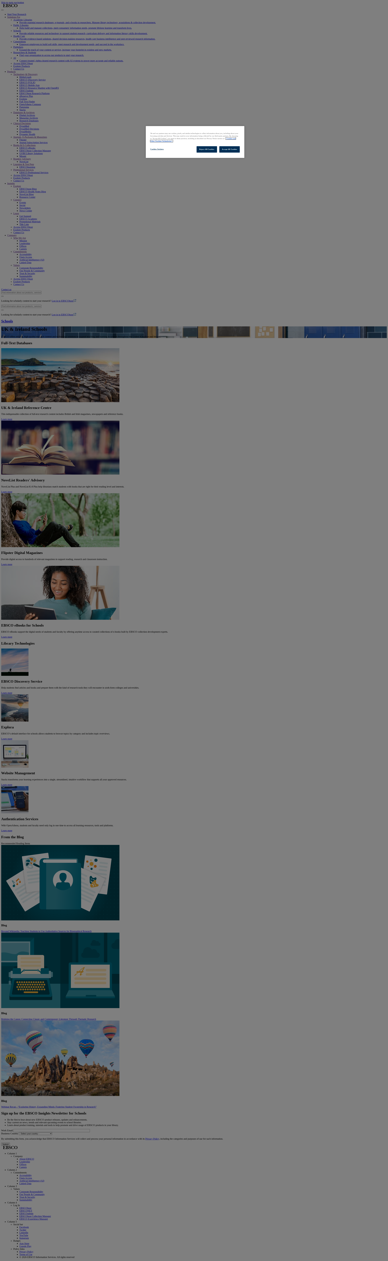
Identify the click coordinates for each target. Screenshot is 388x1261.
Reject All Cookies (206, 149)
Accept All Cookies (229, 149)
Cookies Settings (157, 149)
